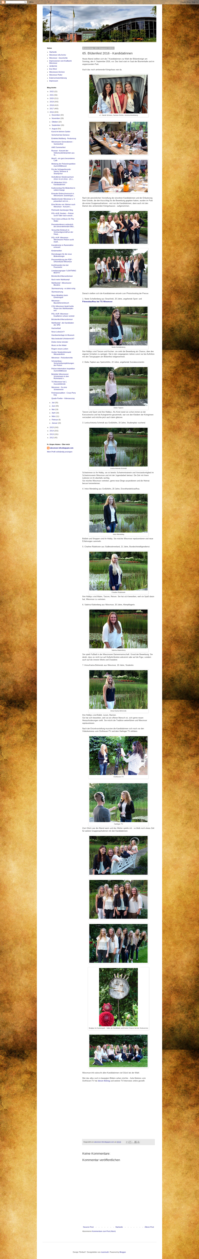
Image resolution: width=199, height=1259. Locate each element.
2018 (52, 105)
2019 (52, 102)
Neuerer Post (88, 1227)
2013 (52, 434)
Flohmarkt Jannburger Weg (62, 210)
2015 (52, 427)
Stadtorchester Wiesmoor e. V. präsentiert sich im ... (63, 200)
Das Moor (53, 69)
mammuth (105, 1252)
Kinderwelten (56, 251)
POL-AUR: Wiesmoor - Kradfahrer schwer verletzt (62, 315)
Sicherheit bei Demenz (60, 135)
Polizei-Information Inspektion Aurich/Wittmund (63, 370)
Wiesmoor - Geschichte (58, 58)
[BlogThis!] (130, 1142)
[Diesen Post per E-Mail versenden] (127, 1142)
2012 (52, 438)
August (55, 129)
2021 (52, 95)
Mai (53, 409)
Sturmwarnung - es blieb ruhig (63, 288)
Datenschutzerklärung (58, 78)
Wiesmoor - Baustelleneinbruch (60, 302)
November (56, 118)
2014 (52, 431)
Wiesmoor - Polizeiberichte (62, 358)
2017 (52, 109)
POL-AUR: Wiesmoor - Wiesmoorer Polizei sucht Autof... (62, 240)
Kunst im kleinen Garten (60, 132)
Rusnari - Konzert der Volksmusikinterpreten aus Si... (62, 153)
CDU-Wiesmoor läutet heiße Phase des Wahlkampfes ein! (62, 308)
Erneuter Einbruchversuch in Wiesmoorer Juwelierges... (63, 195)
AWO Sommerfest (58, 147)
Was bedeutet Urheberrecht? (62, 339)
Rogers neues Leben (59, 349)
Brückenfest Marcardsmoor (62, 276)
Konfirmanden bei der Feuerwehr (60, 266)
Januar (55, 423)
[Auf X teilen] (132, 1142)
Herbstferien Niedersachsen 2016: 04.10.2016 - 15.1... (62, 178)
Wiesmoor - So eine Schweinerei (59, 388)
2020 (52, 98)
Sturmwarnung (57, 292)
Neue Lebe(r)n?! (58, 332)
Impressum (53, 81)
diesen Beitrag (104, 1081)
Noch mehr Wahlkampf (60, 280)
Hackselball (56, 328)
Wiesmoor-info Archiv (57, 55)
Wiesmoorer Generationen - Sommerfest (62, 143)
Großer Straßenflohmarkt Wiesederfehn (61, 353)
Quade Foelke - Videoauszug (63, 398)
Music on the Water (59, 345)
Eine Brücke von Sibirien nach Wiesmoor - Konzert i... (63, 206)
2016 (52, 112)
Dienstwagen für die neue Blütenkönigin (61, 255)
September (56, 125)
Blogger (123, 1252)
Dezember (56, 115)
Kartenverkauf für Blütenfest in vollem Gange (63, 189)
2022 (52, 92)
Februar (55, 420)
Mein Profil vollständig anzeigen (59, 452)
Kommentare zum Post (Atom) (104, 1231)
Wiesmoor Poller (55, 75)
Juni (54, 406)
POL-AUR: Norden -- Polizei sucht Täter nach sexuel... (62, 214)
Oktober (55, 122)
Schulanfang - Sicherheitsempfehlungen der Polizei (62, 363)
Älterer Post (149, 1227)
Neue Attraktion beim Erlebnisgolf (59, 296)
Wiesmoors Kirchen (57, 72)
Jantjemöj (53, 66)
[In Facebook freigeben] (135, 1142)
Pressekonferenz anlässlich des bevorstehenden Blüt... (63, 225)
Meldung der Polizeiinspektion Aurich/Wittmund (63, 165)
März (54, 416)
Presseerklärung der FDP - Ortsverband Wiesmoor (62, 261)
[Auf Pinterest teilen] (138, 1142)
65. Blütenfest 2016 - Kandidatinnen (59, 184)
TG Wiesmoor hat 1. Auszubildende (59, 383)
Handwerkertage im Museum (62, 335)
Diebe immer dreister (59, 342)
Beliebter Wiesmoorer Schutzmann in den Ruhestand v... (60, 376)
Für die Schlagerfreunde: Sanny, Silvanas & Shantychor (61, 171)
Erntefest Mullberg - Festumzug (63, 138)
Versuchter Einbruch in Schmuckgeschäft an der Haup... (62, 232)
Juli (53, 403)
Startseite (119, 1227)
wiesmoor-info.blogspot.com (61, 448)
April (54, 413)
